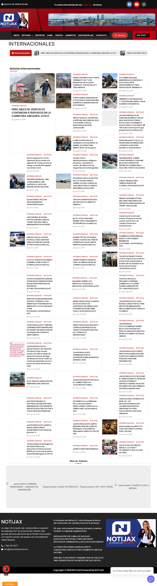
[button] (8, 486)
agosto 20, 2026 (127, 90)
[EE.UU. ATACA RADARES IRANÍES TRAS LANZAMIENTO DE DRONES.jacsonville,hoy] (63, 219)
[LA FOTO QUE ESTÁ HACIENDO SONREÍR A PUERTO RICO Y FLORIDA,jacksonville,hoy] (17, 259)
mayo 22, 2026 (80, 388)
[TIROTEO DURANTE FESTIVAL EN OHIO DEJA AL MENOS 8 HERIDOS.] (63, 201)
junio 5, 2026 (126, 229)
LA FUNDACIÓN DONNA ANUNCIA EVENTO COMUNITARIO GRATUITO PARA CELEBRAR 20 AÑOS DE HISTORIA (78, 550)
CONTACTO (101, 35)
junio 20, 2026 (126, 171)
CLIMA (50, 35)
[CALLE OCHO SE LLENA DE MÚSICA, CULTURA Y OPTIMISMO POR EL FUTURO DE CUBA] (109, 447)
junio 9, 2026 (79, 191)
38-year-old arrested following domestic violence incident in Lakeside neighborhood (77, 529)
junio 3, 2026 (125, 249)
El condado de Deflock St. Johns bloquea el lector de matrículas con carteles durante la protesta (77, 521)
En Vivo (141, 35)
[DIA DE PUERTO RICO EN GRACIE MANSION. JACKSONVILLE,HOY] (17, 201)
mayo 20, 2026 (34, 435)
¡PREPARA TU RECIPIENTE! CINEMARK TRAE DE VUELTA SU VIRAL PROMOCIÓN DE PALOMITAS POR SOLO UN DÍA (78, 559)
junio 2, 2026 (33, 268)
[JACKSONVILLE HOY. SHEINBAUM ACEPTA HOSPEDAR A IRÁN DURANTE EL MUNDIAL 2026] (63, 349)
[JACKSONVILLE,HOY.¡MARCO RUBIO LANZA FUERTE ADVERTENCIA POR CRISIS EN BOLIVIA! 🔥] (17, 426)
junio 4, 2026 (33, 248)
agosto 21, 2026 (81, 90)
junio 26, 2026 (34, 171)
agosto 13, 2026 (127, 133)
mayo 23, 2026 (34, 387)
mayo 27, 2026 (80, 338)
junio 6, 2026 (79, 226)
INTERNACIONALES (19, 105)
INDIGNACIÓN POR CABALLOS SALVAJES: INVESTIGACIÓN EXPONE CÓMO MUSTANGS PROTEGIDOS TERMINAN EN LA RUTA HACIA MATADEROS (78, 539)
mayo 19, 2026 (80, 452)
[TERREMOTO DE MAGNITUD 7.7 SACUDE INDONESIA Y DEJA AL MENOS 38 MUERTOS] (109, 100)
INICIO (16, 35)
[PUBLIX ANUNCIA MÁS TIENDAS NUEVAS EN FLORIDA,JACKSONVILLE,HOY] (109, 181)
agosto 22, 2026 (20, 119)
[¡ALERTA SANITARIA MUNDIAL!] (63, 447)
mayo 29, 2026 (34, 291)
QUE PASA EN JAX (85, 35)
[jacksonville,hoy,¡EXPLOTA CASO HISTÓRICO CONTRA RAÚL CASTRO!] (109, 426)
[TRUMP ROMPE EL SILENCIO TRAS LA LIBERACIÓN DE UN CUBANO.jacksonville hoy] (63, 259)
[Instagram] (144, 4)
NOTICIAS (26, 35)
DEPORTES (40, 35)
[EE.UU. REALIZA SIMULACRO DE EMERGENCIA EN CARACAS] (17, 379)
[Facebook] (129, 4)
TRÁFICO (59, 35)
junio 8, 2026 (79, 207)
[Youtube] (137, 4)
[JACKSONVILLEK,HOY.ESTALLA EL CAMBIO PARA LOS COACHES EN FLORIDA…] (63, 379)
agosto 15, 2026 (81, 108)
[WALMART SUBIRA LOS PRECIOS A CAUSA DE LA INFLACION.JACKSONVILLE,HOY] (63, 281)
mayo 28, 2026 (34, 338)
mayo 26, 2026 (34, 369)
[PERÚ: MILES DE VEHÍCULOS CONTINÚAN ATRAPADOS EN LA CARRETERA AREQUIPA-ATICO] (32, 88)
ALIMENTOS (70, 35)
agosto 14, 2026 (81, 131)
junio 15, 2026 (34, 190)
